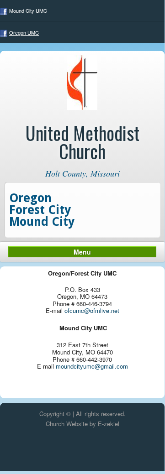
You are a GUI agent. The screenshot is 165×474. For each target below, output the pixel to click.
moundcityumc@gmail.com (92, 366)
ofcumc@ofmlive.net (91, 310)
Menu (82, 251)
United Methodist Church (82, 142)
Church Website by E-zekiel (82, 423)
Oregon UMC (24, 32)
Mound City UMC (28, 10)
